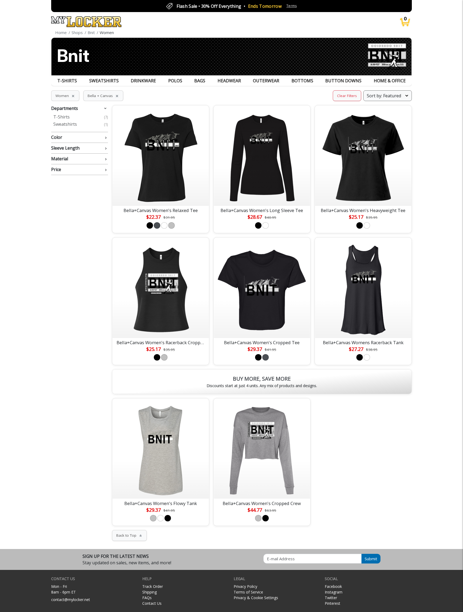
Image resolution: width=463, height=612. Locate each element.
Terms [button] (291, 5)
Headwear (229, 81)
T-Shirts (67, 81)
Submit (371, 558)
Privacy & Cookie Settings (256, 597)
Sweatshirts (104, 81)
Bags (199, 81)
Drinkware (143, 81)
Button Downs (343, 81)
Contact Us (152, 603)
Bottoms (302, 81)
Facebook (333, 586)
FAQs (147, 597)
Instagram (333, 592)
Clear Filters (347, 95)
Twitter (331, 597)
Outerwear (266, 81)
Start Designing (160, 195)
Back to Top (129, 535)
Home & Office (390, 81)
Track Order (152, 586)
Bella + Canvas (103, 95)
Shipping (149, 592)
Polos (175, 81)
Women (65, 95)
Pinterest (332, 603)
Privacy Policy (245, 586)
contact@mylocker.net (70, 599)
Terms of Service (248, 592)
